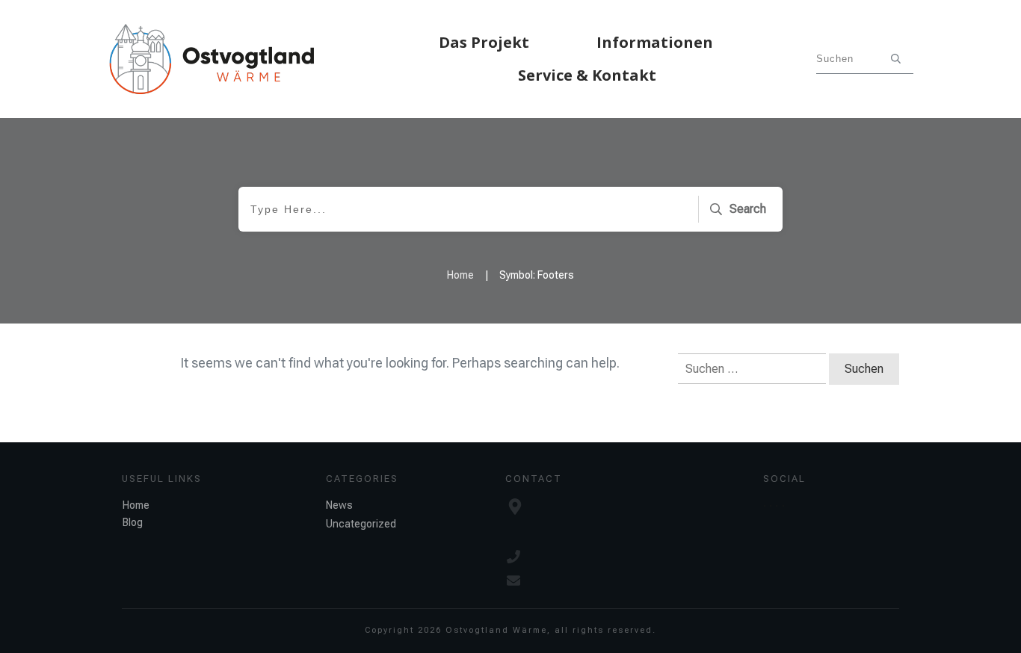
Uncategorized (361, 524)
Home (136, 505)
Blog (133, 522)
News (339, 505)
